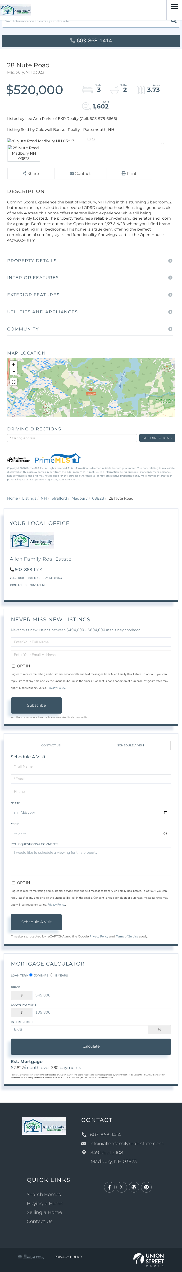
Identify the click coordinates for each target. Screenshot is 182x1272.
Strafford (59, 498)
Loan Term (19, 975)
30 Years (40, 975)
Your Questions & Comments (34, 844)
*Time (15, 824)
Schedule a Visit (130, 745)
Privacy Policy (56, 688)
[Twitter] (122, 1187)
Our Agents (38, 585)
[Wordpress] (134, 1187)
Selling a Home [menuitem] (44, 1212)
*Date (15, 803)
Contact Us (18, 585)
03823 (98, 498)
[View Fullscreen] (13, 381)
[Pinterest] (146, 1187)
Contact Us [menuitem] (40, 1221)
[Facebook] (109, 1187)
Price (15, 987)
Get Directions (157, 438)
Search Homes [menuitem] (44, 1194)
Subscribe (36, 705)
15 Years (61, 975)
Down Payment (23, 1004)
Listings (29, 498)
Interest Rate (22, 1022)
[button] (174, 21)
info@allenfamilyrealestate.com (126, 1143)
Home (12, 498)
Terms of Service (127, 936)
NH (44, 498)
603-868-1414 (94, 40)
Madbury (80, 498)
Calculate (91, 1046)
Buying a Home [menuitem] (45, 1203)
